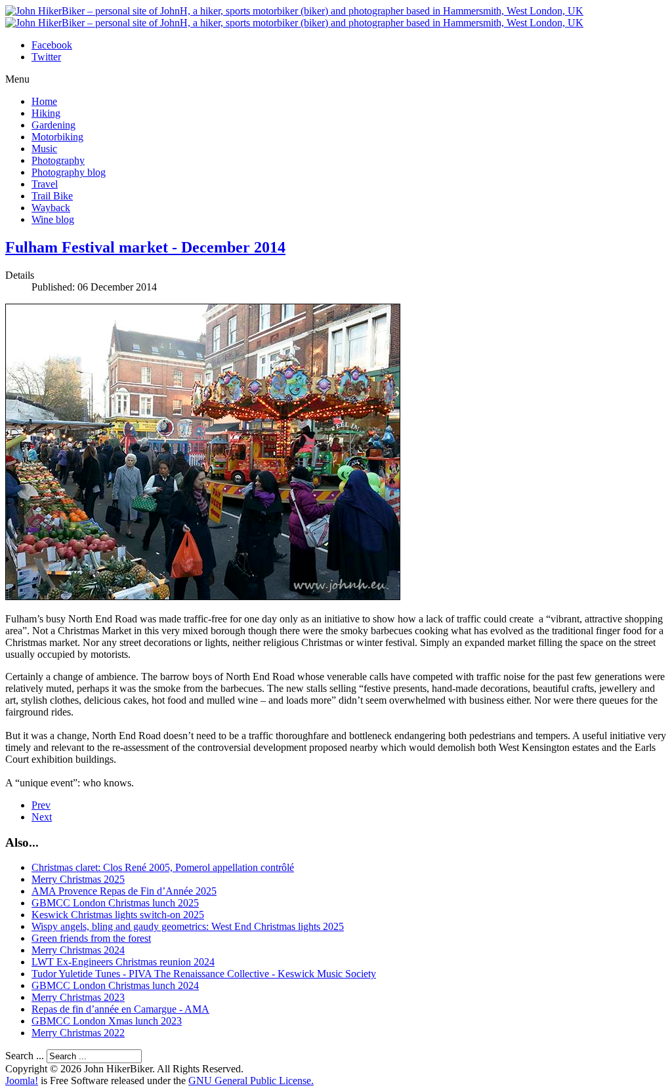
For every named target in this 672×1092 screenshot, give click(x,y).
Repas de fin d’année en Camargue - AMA (120, 1009)
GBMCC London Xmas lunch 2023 (107, 1020)
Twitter (46, 56)
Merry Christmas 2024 (78, 950)
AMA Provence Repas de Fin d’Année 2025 (124, 891)
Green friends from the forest (91, 938)
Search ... (24, 1055)
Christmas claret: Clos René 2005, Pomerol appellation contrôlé (163, 867)
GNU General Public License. (251, 1080)
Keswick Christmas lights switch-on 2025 (118, 914)
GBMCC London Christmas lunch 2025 (115, 902)
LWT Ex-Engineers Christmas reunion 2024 (123, 961)
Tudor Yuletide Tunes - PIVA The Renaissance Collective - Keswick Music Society (204, 973)
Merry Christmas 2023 (78, 997)
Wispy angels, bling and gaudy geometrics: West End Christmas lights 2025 (188, 926)
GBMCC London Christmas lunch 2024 (115, 985)
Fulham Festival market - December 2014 (145, 247)
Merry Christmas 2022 (78, 1032)
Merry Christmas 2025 (78, 879)
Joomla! (21, 1080)
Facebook (52, 45)
